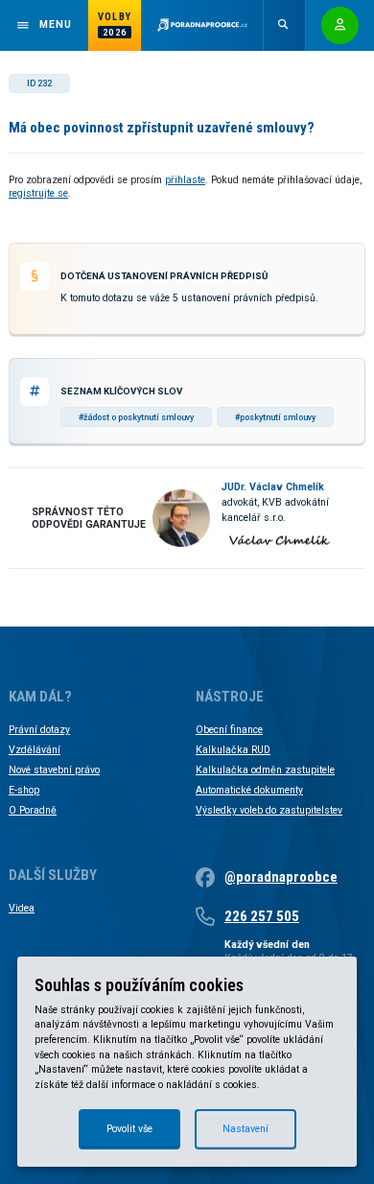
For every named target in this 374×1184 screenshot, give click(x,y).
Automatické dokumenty (249, 790)
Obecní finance (229, 729)
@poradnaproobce (281, 877)
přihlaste (185, 180)
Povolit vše (129, 1129)
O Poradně (33, 810)
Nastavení (245, 1129)
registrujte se (38, 193)
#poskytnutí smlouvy (275, 417)
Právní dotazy (39, 729)
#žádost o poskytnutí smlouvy (136, 417)
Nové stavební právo (54, 770)
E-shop (24, 790)
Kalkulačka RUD (233, 750)
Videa (22, 908)
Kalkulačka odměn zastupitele (265, 770)
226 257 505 (261, 916)
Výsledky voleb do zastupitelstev (269, 810)
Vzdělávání (34, 750)
